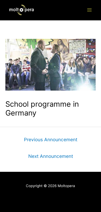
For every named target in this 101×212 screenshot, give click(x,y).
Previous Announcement (50, 139)
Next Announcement (50, 156)
